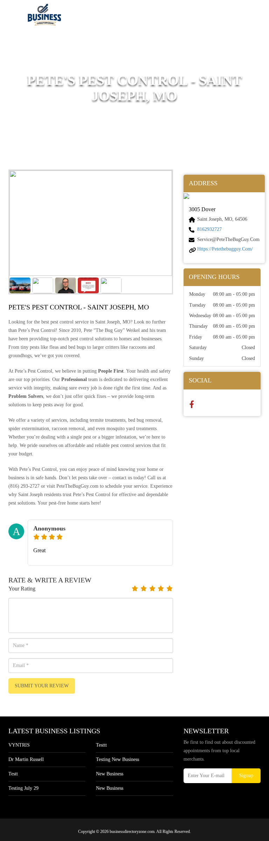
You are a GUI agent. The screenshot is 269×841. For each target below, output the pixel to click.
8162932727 (209, 229)
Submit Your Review (42, 685)
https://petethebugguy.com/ (225, 249)
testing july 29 (23, 788)
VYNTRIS (19, 745)
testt (13, 773)
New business (109, 773)
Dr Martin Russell (26, 759)
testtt (101, 745)
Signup (246, 775)
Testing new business (117, 759)
